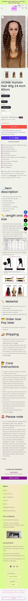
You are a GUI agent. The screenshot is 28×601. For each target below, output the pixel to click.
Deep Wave (6, 107)
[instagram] (25, 216)
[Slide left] (1, 75)
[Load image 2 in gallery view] (14, 74)
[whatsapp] (25, 224)
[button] (2, 8)
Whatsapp (13, 175)
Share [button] (4, 459)
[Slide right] (26, 75)
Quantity (3, 110)
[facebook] (25, 212)
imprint (5, 504)
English (13, 584)
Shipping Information (9, 507)
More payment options (14, 141)
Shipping (3, 119)
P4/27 (4, 101)
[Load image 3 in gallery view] (21, 74)
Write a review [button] (14, 478)
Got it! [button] (14, 598)
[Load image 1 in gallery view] (7, 74)
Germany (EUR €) (13, 576)
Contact (5, 500)
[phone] (25, 229)
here (16, 343)
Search (5, 490)
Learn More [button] (5, 594)
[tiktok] (25, 220)
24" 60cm (5, 96)
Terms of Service (8, 494)
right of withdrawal (8, 497)
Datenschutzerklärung (9, 510)
